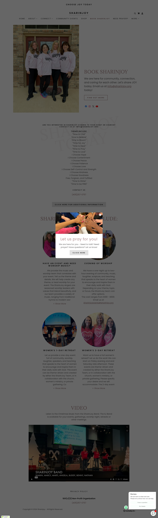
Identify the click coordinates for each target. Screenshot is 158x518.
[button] (153, 513)
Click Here (79, 253)
